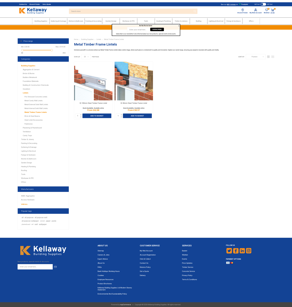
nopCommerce (125, 305)
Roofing (24, 170)
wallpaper (43, 224)
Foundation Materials (31, 81)
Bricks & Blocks (28, 73)
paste (54, 221)
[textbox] (130, 11)
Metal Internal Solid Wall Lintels (36, 108)
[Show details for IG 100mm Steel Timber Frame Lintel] (93, 81)
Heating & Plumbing (28, 167)
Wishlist (185, 255)
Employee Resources (105, 279)
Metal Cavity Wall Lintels (34, 101)
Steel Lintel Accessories (34, 120)
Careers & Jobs (103, 255)
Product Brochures (105, 284)
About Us (101, 263)
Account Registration (148, 255)
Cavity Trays (27, 136)
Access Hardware (27, 200)
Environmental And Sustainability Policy (112, 294)
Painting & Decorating (29, 143)
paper (48, 221)
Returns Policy (145, 267)
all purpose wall (41, 217)
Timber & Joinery (27, 139)
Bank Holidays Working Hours (109, 271)
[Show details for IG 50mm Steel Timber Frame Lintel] (134, 81)
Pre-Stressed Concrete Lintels (36, 97)
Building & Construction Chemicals (36, 85)
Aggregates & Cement (31, 70)
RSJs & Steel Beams (32, 116)
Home (76, 39)
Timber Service (187, 267)
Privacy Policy (187, 275)
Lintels (25, 93)
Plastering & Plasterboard (32, 128)
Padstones (29, 124)
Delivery (143, 275)
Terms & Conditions (189, 279)
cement (42, 221)
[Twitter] (229, 251)
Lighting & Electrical (28, 151)
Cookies (101, 275)
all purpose (29, 217)
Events (184, 259)
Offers (23, 182)
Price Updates (187, 263)
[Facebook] (236, 251)
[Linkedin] (242, 251)
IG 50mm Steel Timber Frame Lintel (134, 103)
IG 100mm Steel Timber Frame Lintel (93, 103)
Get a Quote (144, 271)
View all (24, 204)
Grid (268, 56)
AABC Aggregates (28, 196)
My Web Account (256, 13)
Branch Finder (242, 13)
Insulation (26, 89)
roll (32, 224)
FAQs (100, 267)
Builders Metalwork (30, 77)
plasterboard (26, 224)
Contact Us (144, 263)
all (22, 217)
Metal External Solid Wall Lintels (36, 104)
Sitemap (101, 251)
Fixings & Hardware (28, 155)
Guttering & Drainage (28, 147)
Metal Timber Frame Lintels (36, 112)
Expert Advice (103, 259)
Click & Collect (145, 259)
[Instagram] (249, 251)
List (272, 56)
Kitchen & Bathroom (28, 159)
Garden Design (26, 163)
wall (36, 224)
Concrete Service (188, 271)
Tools (23, 174)
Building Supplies (28, 66)
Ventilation (27, 132)
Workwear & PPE (27, 178)
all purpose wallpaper (30, 221)
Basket (184, 251)
